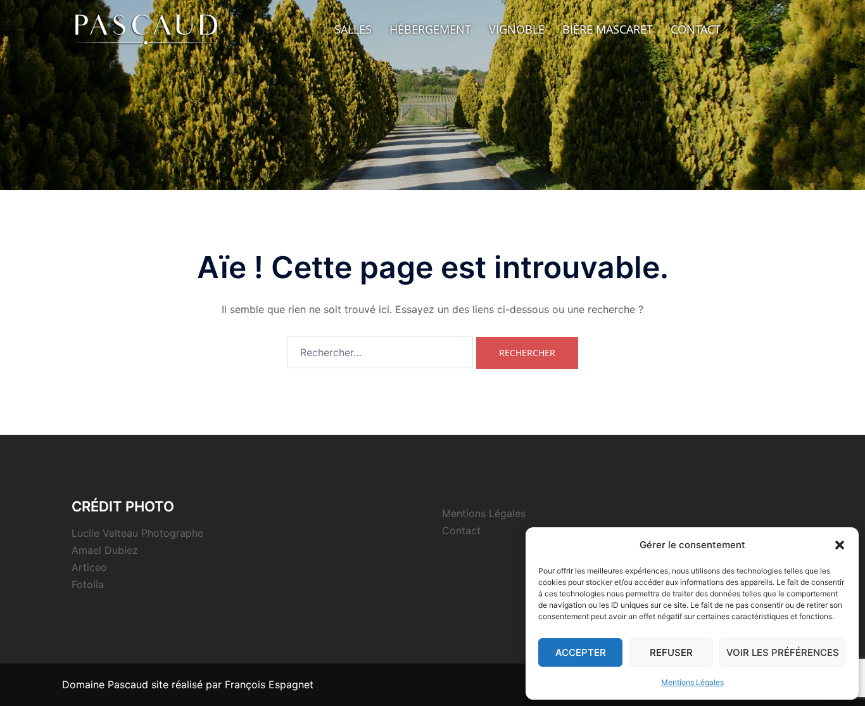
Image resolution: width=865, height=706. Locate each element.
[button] (839, 545)
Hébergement (430, 29)
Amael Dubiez (105, 550)
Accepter (580, 652)
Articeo (89, 567)
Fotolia (88, 584)
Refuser (671, 652)
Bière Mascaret (607, 29)
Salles (353, 29)
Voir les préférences (782, 652)
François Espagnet (269, 684)
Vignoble (517, 29)
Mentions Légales (692, 682)
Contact (696, 29)
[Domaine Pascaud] (148, 28)
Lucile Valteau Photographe (137, 533)
